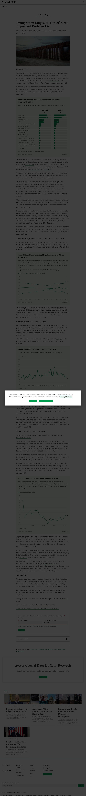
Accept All (33, 401)
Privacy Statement (66, 397)
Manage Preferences (46, 401)
